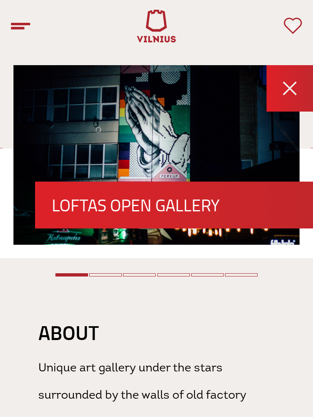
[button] (71, 275)
